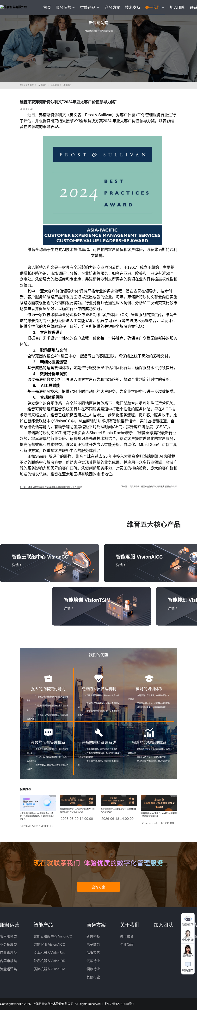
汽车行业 (93, 961)
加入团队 (177, 8)
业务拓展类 (8, 944)
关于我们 (42, 85)
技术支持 (132, 8)
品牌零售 (93, 953)
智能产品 (43, 925)
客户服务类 (8, 936)
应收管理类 (8, 953)
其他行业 (93, 977)
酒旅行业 (93, 969)
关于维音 (127, 936)
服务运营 (9, 925)
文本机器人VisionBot (49, 953)
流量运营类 (8, 969)
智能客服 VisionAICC (49, 944)
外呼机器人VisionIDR (49, 961)
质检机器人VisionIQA (49, 969)
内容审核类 (8, 961)
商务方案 (112, 8)
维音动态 (67, 85)
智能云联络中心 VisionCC (53, 936)
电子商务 (93, 944)
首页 (47, 8)
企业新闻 (55, 85)
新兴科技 (93, 936)
